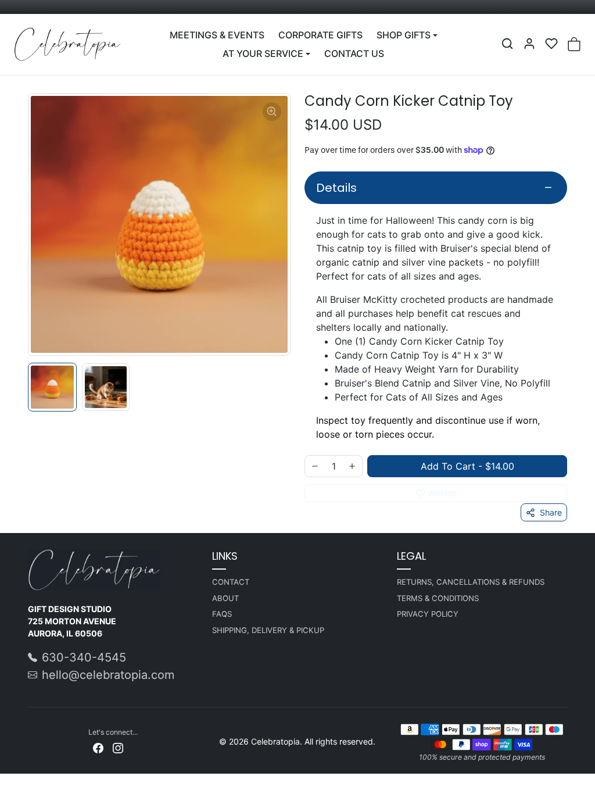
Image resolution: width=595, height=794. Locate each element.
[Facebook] (98, 747)
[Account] (529, 43)
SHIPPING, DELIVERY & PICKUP (268, 630)
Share (551, 512)
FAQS (222, 613)
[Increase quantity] (352, 466)
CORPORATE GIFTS (320, 35)
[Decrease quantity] (314, 466)
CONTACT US (354, 53)
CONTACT (230, 581)
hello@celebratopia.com (108, 675)
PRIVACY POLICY (427, 613)
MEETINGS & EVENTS (217, 35)
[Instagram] (118, 747)
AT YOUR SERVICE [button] (263, 53)
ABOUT (225, 598)
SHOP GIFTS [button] (404, 35)
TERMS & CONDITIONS (438, 598)
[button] (507, 43)
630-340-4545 (84, 657)
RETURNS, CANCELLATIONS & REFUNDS (470, 581)
